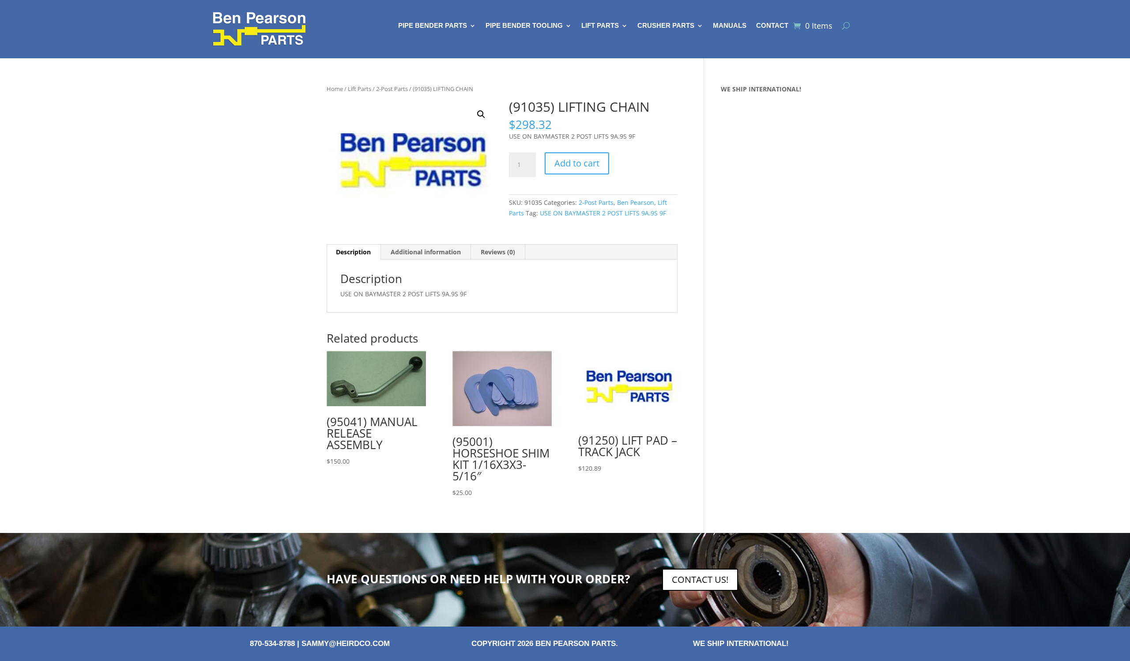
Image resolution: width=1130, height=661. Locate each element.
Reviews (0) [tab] (498, 252)
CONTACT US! (700, 579)
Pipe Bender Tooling (524, 26)
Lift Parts (600, 26)
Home (335, 89)
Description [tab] (353, 252)
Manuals (729, 26)
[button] (481, 114)
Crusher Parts (665, 26)
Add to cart (576, 163)
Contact (772, 26)
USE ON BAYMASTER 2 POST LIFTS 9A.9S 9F (603, 213)
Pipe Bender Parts (432, 26)
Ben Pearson (635, 202)
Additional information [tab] (426, 252)
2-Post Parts (392, 89)
